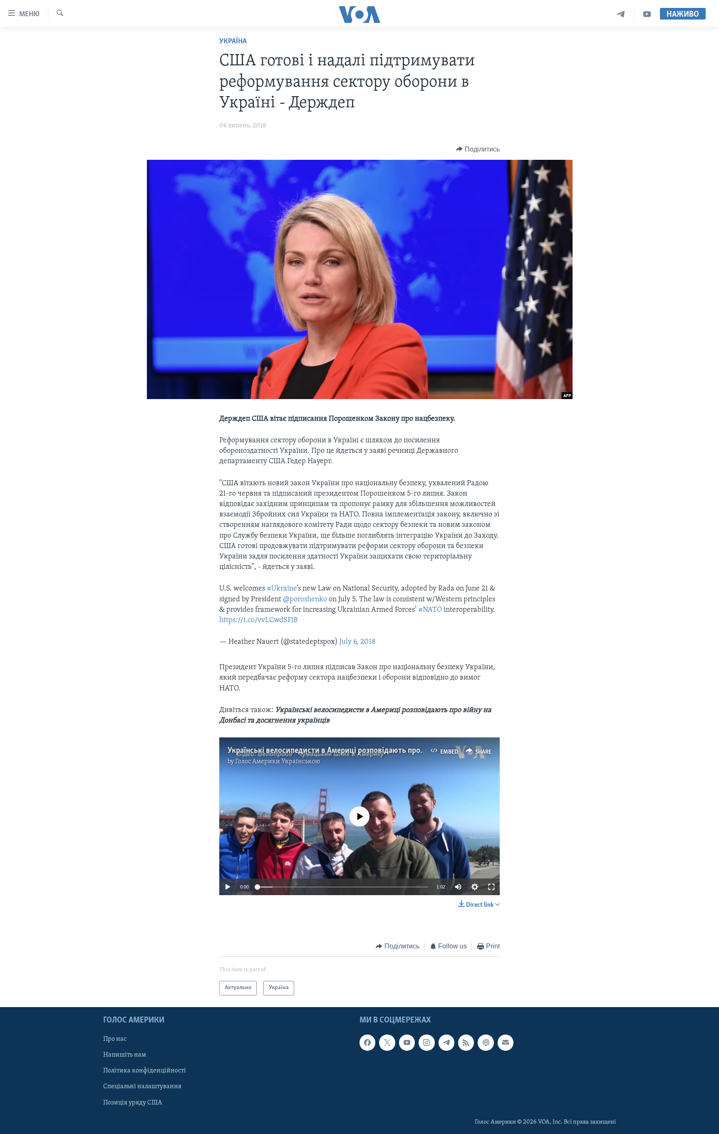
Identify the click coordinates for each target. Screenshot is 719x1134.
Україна (233, 41)
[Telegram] (621, 14)
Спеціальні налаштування (142, 1086)
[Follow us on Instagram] (426, 1042)
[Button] (478, 149)
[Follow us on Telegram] (446, 1042)
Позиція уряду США (132, 1102)
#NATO (430, 610)
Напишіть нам (124, 1055)
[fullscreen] (491, 886)
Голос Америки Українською (277, 761)
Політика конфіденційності (144, 1070)
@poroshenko (305, 599)
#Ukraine (282, 589)
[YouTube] (647, 14)
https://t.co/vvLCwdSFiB (258, 620)
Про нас (114, 1039)
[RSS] (466, 1042)
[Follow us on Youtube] (407, 1042)
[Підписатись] (505, 1042)
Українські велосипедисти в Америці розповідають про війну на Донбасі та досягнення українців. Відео (408, 751)
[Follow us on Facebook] (367, 1042)
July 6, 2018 (358, 642)
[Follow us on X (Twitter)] (387, 1042)
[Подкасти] (485, 1042)
